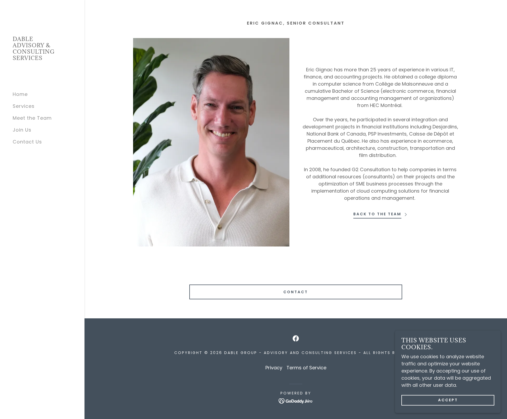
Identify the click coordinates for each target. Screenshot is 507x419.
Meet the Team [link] (32, 118)
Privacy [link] (273, 367)
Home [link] (20, 94)
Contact (295, 292)
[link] (42, 58)
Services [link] (24, 106)
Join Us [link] (22, 130)
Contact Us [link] (27, 141)
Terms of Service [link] (306, 367)
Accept (448, 400)
